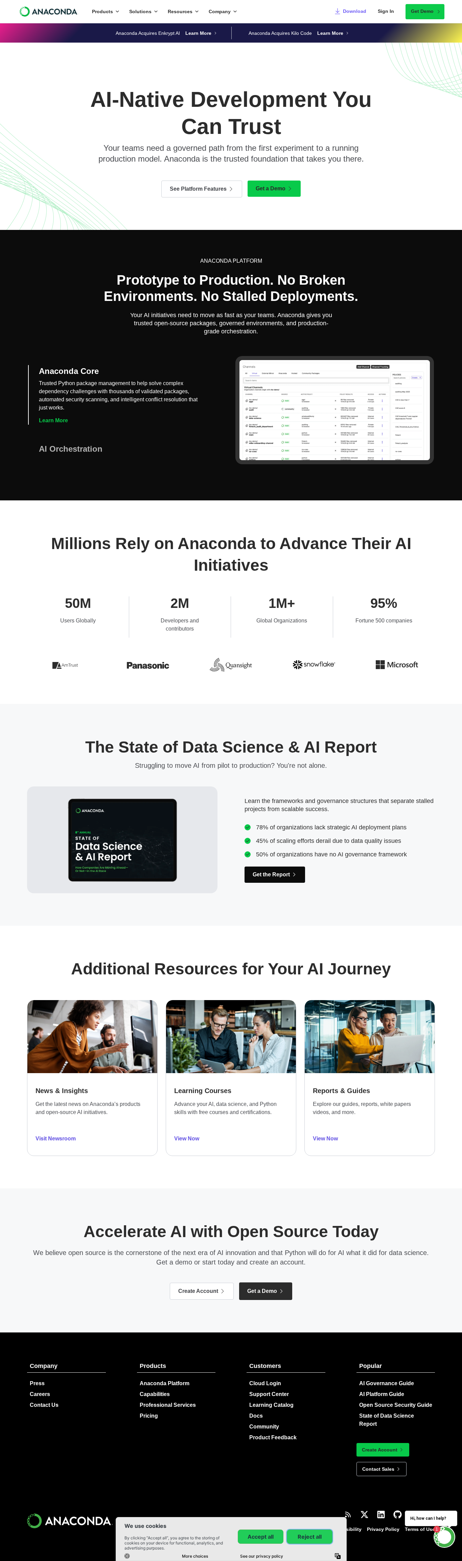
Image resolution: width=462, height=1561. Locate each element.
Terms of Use (420, 1529)
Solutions (140, 11)
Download (354, 11)
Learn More (53, 420)
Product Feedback (273, 1437)
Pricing (149, 1416)
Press (37, 1383)
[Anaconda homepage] (49, 11)
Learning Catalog (271, 1405)
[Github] (397, 1514)
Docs (256, 1416)
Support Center (269, 1394)
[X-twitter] (364, 1514)
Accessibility (347, 1529)
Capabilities (155, 1394)
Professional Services (168, 1405)
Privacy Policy (383, 1529)
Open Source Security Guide (395, 1405)
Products (102, 11)
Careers (40, 1394)
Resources (180, 11)
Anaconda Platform (164, 1383)
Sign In (386, 11)
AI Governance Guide (386, 1383)
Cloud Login (265, 1383)
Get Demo (422, 11)
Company (220, 11)
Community (264, 1426)
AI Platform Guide (381, 1394)
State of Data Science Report (386, 1420)
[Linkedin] (381, 1514)
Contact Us (44, 1405)
